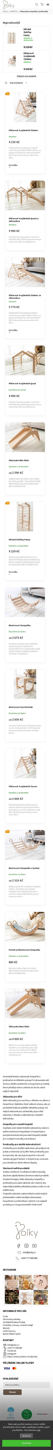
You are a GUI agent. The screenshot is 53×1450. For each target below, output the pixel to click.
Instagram (26, 1246)
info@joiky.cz (29, 1252)
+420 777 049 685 (29, 1258)
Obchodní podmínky (12, 1319)
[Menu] (48, 4)
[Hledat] (36, 4)
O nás (5, 1316)
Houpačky (8, 1124)
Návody (6, 1328)
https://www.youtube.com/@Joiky (34, 1246)
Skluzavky (8, 1096)
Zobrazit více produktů (26, 76)
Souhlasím (26, 1443)
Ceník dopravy (9, 1331)
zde (38, 1430)
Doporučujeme (16, 82)
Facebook (18, 1246)
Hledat (12, 1392)
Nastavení (26, 1436)
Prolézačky (8, 1144)
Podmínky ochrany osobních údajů (18, 1325)
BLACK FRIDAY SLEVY (12, 1334)
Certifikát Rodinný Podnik (14, 1322)
